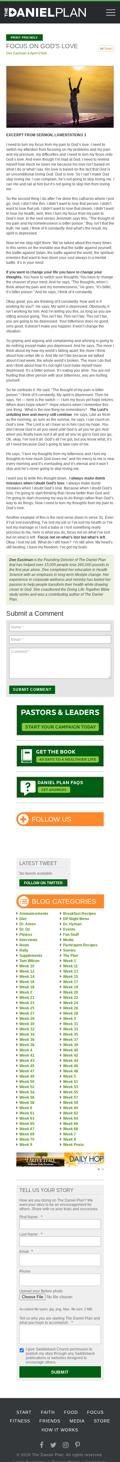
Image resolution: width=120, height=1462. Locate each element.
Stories (69, 950)
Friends (49, 1420)
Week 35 (70, 1034)
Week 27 (26, 1013)
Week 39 (70, 1045)
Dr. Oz (24, 929)
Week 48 (70, 1071)
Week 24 (70, 1003)
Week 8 (69, 1139)
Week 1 (69, 961)
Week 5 (69, 1076)
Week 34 (26, 1034)
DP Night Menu (76, 919)
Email (26, 1251)
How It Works (60, 1429)
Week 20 (70, 992)
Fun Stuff (71, 934)
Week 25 (26, 1008)
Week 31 (70, 1024)
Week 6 (25, 1108)
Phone (24, 1271)
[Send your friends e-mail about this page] (106, 48)
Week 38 (26, 1045)
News (24, 945)
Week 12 (26, 971)
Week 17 (70, 982)
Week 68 (70, 1129)
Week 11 (70, 966)
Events (69, 929)
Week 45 (26, 1066)
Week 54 (26, 1092)
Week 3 (69, 1018)
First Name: (30, 1217)
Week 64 (70, 1118)
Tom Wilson (29, 961)
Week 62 (70, 1113)
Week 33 (70, 1029)
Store (102, 1420)
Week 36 (26, 1039)
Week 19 (70, 987)
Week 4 (25, 1050)
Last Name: (30, 1234)
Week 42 (70, 1055)
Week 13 (70, 971)
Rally (23, 950)
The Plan (70, 955)
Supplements (30, 955)
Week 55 (70, 1092)
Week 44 (70, 1060)
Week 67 (26, 1129)
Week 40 (70, 1050)
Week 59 (70, 1103)
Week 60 (70, 1108)
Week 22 (70, 997)
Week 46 (70, 1066)
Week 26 (70, 1008)
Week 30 (26, 1024)
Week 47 (26, 1071)
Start (24, 1412)
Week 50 (26, 1082)
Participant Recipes (80, 945)
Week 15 (70, 976)
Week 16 (26, 982)
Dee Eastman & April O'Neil (26, 53)
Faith (48, 1412)
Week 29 (26, 1018)
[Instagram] (66, 1445)
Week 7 (69, 1134)
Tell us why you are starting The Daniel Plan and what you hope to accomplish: (59, 1320)
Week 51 (70, 1082)
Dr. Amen (27, 924)
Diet (22, 919)
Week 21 (26, 997)
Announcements (33, 913)
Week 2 (25, 992)
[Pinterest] (77, 1445)
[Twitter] (53, 1445)
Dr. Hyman (72, 924)
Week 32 (26, 1029)
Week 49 (26, 1076)
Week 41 (26, 1055)
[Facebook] (42, 1445)
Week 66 (70, 1124)
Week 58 (26, 1103)
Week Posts (73, 1145)
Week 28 (70, 1013)
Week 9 (25, 1145)
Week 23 (26, 1003)
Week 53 (70, 1087)
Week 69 (26, 1134)
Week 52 (26, 1087)
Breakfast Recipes (79, 913)
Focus (95, 1412)
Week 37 (70, 1039)
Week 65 (26, 1124)
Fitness (25, 934)
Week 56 (26, 1097)
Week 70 (26, 1139)
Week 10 (26, 966)
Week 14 (26, 976)
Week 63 (26, 1118)
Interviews (28, 940)
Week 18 (26, 987)
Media (68, 940)
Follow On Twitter (43, 883)
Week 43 (26, 1060)
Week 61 (26, 1113)
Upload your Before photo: (41, 1291)
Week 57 (70, 1097)
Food (71, 1412)
